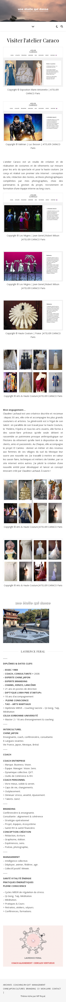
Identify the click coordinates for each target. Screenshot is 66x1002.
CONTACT (56, 988)
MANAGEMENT (38, 984)
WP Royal (40, 996)
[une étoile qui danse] (33, 11)
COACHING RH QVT (22, 984)
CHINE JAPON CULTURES (14, 988)
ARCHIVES (7, 984)
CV (38, 988)
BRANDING (31, 988)
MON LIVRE (46, 988)
